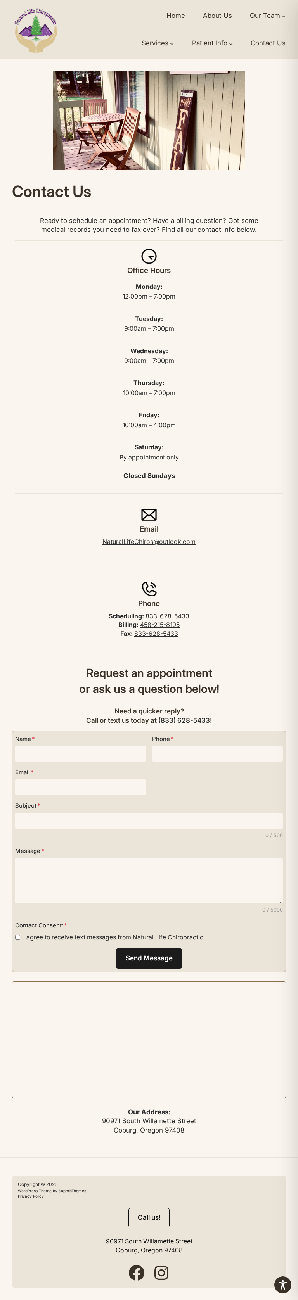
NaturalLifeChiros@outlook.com (149, 542)
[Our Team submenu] (284, 15)
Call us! (149, 1217)
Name (25, 738)
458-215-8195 (160, 624)
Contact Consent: (41, 925)
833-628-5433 (167, 616)
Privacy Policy (31, 1196)
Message (29, 851)
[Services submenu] (172, 43)
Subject (27, 805)
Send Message (149, 958)
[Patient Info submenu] (231, 43)
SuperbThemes (71, 1190)
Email (24, 772)
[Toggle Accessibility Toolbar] (283, 1285)
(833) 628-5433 (184, 720)
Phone (163, 738)
